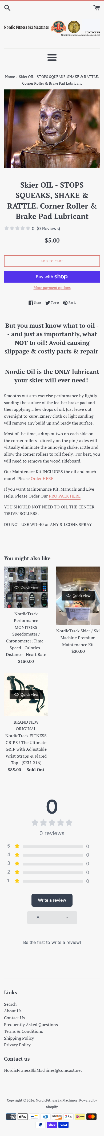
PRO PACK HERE (65, 496)
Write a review (52, 900)
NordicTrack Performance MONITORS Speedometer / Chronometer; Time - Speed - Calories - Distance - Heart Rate (26, 634)
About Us (13, 1011)
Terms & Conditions (23, 1031)
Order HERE (42, 478)
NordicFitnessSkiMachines (57, 1100)
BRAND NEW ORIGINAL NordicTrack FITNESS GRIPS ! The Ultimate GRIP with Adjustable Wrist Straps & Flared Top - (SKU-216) (26, 742)
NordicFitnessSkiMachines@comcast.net (43, 1070)
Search (10, 1004)
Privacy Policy (17, 1045)
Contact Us (14, 1018)
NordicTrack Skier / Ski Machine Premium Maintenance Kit (78, 637)
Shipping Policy (19, 1038)
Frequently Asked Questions (31, 1024)
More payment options (52, 287)
